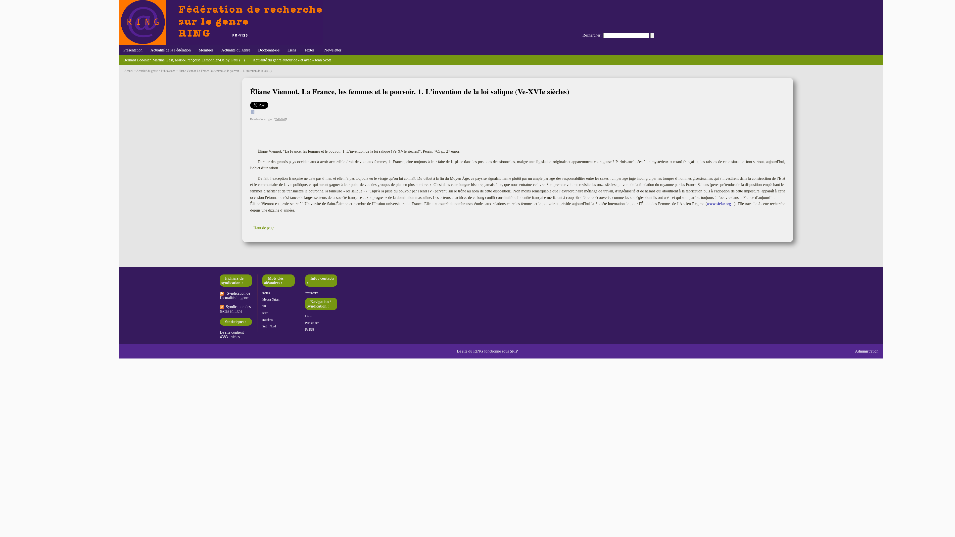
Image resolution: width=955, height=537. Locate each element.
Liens (291, 50)
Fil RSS (310, 329)
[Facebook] (253, 112)
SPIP (514, 351)
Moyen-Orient (270, 299)
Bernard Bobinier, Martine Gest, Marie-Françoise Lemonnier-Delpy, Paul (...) (184, 60)
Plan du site (312, 323)
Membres (206, 50)
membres (267, 319)
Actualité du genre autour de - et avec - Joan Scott (292, 60)
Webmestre (311, 293)
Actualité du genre (235, 50)
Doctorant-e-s (269, 50)
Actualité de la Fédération (170, 50)
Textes (309, 50)
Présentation (133, 50)
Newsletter (331, 50)
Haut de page (263, 228)
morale (266, 293)
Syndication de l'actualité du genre (235, 295)
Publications (168, 71)
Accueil (128, 71)
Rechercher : (592, 35)
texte (265, 313)
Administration (866, 351)
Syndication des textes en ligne (235, 309)
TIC (264, 306)
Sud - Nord (269, 326)
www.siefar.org (719, 204)
